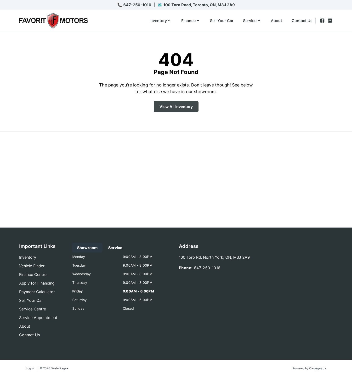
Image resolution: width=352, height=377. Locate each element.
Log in (30, 368)
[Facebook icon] (322, 20)
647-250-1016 (137, 4)
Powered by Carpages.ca (309, 368)
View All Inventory (176, 106)
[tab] (87, 247)
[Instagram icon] (330, 20)
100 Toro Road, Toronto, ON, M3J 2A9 (199, 4)
